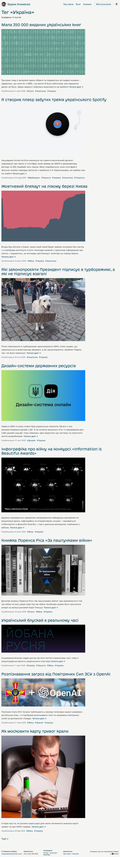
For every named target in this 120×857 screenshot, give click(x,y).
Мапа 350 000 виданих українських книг (41, 25)
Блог (78, 4)
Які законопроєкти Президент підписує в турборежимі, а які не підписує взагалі (58, 271)
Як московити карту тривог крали (34, 731)
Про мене (68, 4)
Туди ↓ (4, 839)
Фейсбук (46, 854)
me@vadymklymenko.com (11, 854)
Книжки (87, 4)
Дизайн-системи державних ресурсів (38, 366)
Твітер (45, 853)
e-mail (28, 854)
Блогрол (75, 854)
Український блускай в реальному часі (40, 620)
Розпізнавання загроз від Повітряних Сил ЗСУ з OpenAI (55, 674)
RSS (36, 854)
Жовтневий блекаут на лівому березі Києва (44, 186)
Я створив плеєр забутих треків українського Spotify (53, 99)
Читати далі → (76, 87)
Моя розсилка (103, 4)
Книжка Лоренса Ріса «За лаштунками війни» (46, 540)
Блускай (53, 853)
